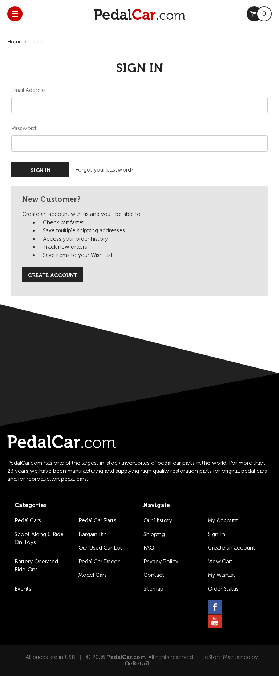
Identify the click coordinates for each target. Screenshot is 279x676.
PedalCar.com (126, 657)
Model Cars (92, 575)
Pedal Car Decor (99, 561)
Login (37, 42)
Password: (24, 128)
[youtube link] (215, 621)
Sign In (216, 534)
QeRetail (137, 663)
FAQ (148, 547)
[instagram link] (232, 607)
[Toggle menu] (15, 13)
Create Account (52, 275)
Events (23, 589)
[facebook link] (215, 607)
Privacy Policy (160, 561)
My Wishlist (221, 575)
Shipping (154, 534)
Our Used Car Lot (100, 547)
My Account (223, 520)
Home (14, 42)
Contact (153, 575)
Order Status (223, 589)
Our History (157, 520)
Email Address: (29, 90)
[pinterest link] (250, 607)
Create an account (231, 547)
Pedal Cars (28, 520)
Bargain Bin (92, 534)
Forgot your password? (104, 169)
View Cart (220, 561)
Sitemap (153, 589)
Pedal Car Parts (97, 520)
